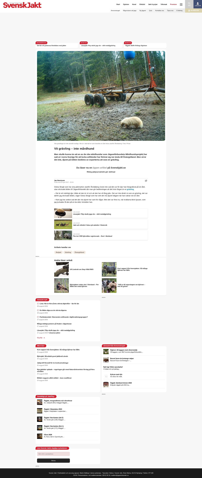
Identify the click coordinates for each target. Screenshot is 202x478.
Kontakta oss (159, 10)
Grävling (68, 252)
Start (118, 4)
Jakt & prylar (152, 4)
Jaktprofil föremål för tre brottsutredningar (52, 363)
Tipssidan (105, 473)
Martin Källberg (84, 473)
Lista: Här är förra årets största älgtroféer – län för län (58, 303)
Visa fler (39, 338)
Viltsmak (164, 4)
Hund (134, 4)
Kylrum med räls (116, 374)
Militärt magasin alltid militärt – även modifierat (54, 378)
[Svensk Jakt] (32, 3)
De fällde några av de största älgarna (52, 310)
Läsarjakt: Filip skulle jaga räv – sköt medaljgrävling (98, 45)
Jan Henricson (59, 180)
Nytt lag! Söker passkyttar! (113, 367)
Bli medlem (195, 10)
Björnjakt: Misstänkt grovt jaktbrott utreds (52, 356)
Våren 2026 (48, 435)
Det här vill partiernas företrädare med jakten (51, 45)
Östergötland (79, 252)
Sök (189, 5)
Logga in (198, 5)
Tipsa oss (170, 10)
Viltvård (142, 4)
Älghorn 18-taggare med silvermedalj (123, 350)
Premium (173, 4)
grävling (130, 189)
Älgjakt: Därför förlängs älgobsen (136, 45)
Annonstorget (115, 10)
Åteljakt (58, 252)
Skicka (53, 460)
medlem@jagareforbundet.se (120, 475)
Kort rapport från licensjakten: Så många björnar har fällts (58, 350)
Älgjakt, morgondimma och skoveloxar (58, 401)
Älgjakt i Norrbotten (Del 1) (54, 426)
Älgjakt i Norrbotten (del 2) (53, 418)
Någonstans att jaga (129, 10)
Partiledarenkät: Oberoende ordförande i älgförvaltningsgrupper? (63, 317)
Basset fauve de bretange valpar (122, 358)
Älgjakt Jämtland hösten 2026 (121, 383)
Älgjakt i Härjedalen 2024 (53, 409)
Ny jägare (143, 10)
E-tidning (179, 10)
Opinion (126, 4)
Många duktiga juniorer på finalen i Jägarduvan (54, 324)
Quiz (150, 10)
